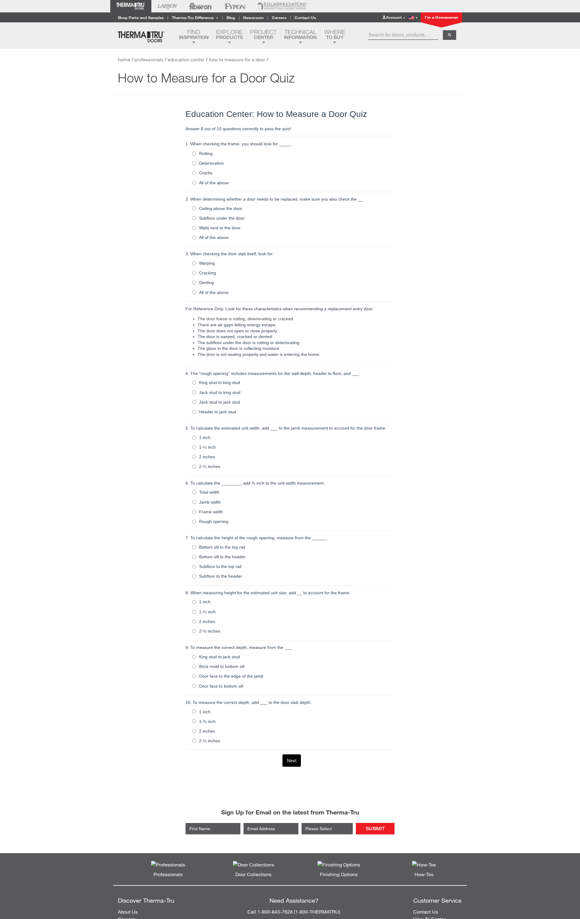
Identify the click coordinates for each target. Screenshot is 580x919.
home (124, 59)
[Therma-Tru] (146, 37)
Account (395, 17)
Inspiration (194, 34)
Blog (231, 17)
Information (300, 34)
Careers (279, 17)
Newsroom (253, 17)
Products (229, 34)
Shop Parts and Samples (141, 17)
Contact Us (305, 17)
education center (186, 59)
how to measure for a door (237, 59)
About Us (128, 911)
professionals (148, 59)
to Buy (334, 34)
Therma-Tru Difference (195, 17)
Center (263, 34)
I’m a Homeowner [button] (441, 17)
